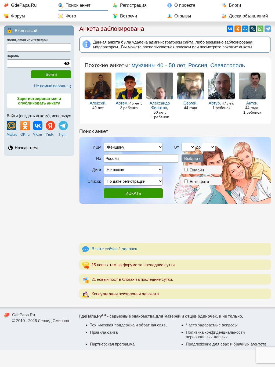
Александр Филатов (160, 105)
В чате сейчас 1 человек (114, 248)
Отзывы (182, 16)
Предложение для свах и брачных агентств (226, 344)
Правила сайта (104, 332)
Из (98, 158)
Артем (121, 103)
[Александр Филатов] (159, 86)
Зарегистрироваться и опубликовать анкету (39, 100)
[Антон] (252, 86)
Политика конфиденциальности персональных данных (215, 334)
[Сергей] (190, 86)
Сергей (189, 103)
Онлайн (196, 170)
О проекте (184, 5)
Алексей (97, 103)
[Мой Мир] (245, 29)
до (198, 147)
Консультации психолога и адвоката (125, 294)
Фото (71, 16)
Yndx (50, 134)
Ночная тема (26, 147)
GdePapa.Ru (24, 5)
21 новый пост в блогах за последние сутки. (132, 279)
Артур (214, 103)
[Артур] (221, 86)
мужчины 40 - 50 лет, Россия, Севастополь (188, 65)
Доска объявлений (248, 16)
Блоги (235, 5)
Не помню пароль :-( (52, 86)
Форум (18, 16)
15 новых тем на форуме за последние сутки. (134, 264)
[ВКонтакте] (230, 29)
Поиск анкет (78, 5)
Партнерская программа (112, 344)
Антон (251, 103)
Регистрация (133, 5)
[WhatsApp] (260, 29)
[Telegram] (268, 29)
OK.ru (25, 134)
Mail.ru (12, 134)
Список (94, 181)
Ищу (97, 147)
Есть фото (199, 181)
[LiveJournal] (252, 29)
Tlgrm (63, 134)
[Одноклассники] (237, 29)
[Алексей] (98, 86)
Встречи (128, 16)
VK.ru (37, 134)
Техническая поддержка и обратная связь (129, 325)
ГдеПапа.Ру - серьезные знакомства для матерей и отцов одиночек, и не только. (161, 316)
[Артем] (128, 86)
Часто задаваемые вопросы (212, 325)
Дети (96, 169)
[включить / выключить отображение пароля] (67, 63)
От (176, 147)
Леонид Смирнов (53, 320)
